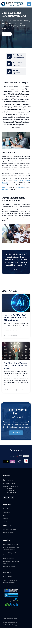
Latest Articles (9, 291)
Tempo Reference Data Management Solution (10, 581)
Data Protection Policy (10, 619)
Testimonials (6, 512)
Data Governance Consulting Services (11, 562)
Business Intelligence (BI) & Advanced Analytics (11, 549)
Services (7, 34)
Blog (4, 515)
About (5, 522)
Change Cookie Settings (10, 622)
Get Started (16, 433)
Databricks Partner (8, 533)
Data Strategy (18, 180)
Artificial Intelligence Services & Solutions (11, 554)
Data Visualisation (20, 187)
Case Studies (7, 509)
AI (28, 427)
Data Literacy (5, 189)
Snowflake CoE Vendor (9, 529)
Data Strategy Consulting (10, 544)
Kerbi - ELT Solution (9, 577)
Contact (5, 519)
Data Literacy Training (9, 567)
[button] (29, 4)
